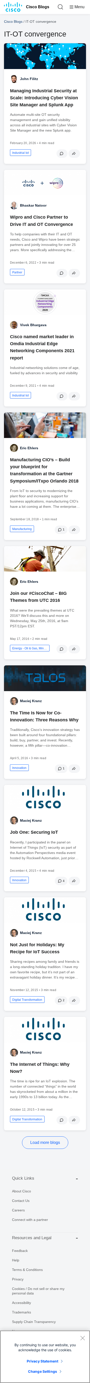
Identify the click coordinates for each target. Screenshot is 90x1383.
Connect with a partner (30, 1220)
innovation (19, 767)
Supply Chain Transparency (34, 1322)
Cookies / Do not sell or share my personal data (38, 1291)
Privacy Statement (42, 1361)
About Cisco (21, 1191)
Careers (18, 1210)
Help (15, 1260)
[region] (45, 1356)
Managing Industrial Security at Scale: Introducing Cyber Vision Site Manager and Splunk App (44, 97)
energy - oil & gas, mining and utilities (29, 648)
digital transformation (27, 999)
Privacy (18, 1279)
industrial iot (20, 152)
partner (17, 272)
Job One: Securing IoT (34, 832)
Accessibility (21, 1303)
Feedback (20, 1251)
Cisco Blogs (37, 7)
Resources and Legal (32, 1237)
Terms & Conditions (27, 1270)
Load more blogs (45, 1142)
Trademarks (21, 1312)
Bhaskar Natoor (33, 205)
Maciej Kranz (31, 701)
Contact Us (21, 1201)
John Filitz (29, 79)
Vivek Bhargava (33, 325)
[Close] (82, 1337)
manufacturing (22, 529)
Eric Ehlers (29, 448)
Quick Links (23, 1178)
